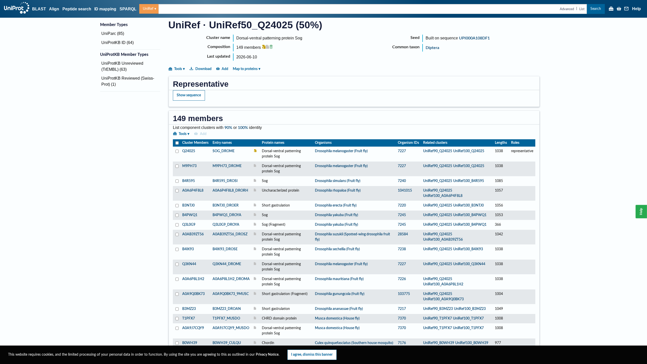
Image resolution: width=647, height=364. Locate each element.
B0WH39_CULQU (227, 343)
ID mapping (105, 9)
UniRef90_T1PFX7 (437, 318)
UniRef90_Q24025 (437, 151)
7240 (402, 181)
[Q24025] (176, 154)
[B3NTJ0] (176, 205)
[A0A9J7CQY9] (176, 331)
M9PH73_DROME (227, 166)
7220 (402, 205)
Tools (178, 69)
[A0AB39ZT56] (176, 237)
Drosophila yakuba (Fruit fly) (336, 215)
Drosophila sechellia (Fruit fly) (337, 249)
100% (243, 128)
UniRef (148, 9)
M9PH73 (189, 166)
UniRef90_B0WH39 (438, 343)
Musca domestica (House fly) (337, 318)
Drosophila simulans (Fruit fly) (337, 181)
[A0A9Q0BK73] (176, 296)
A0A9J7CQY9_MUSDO (231, 328)
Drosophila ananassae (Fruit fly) (339, 309)
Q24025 (188, 151)
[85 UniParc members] (271, 48)
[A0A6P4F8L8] (176, 193)
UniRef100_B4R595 (468, 181)
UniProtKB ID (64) (117, 42)
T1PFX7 (188, 318)
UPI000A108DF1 (474, 38)
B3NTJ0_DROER (226, 205)
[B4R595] (176, 181)
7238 (402, 249)
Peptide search (76, 9)
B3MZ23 (189, 309)
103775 (404, 294)
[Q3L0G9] (176, 225)
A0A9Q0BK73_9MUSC (231, 294)
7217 (402, 309)
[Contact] (626, 9)
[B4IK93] (176, 252)
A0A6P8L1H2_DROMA (231, 279)
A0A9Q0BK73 (193, 294)
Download (203, 69)
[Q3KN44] (176, 267)
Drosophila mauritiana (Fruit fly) (339, 279)
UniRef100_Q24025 (468, 151)
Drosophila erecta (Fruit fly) (336, 205)
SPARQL (128, 9)
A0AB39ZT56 (193, 234)
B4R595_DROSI (225, 181)
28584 (403, 234)
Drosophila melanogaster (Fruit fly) (341, 151)
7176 (402, 343)
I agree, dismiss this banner (312, 354)
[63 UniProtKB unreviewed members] (268, 48)
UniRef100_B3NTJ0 (468, 205)
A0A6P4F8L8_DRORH (230, 190)
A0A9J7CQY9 (193, 328)
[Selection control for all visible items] (176, 143)
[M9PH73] (176, 169)
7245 (402, 215)
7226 (402, 279)
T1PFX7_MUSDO (226, 318)
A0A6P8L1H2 (193, 279)
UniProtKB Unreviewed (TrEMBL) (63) (122, 66)
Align (54, 9)
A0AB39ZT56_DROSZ (230, 234)
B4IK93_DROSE (225, 249)
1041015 (405, 190)
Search (595, 9)
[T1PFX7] (176, 318)
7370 (402, 318)
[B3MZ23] (176, 309)
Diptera (432, 48)
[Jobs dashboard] (611, 9)
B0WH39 (189, 343)
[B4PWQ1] (176, 215)
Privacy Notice (267, 354)
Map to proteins (245, 69)
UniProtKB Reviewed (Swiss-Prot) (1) (127, 81)
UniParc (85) (112, 33)
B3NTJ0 (188, 205)
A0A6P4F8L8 (192, 190)
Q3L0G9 (188, 224)
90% (228, 128)
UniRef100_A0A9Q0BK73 (443, 299)
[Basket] (619, 9)
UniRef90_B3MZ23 (438, 309)
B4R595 (188, 181)
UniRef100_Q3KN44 (469, 264)
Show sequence (189, 95)
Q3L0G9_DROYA (226, 224)
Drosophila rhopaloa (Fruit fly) (338, 190)
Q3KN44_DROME (227, 264)
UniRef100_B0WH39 (471, 343)
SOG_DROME (224, 151)
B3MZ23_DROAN (227, 309)
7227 (402, 151)
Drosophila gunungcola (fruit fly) (339, 294)
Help (636, 9)
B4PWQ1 (189, 215)
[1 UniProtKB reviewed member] (264, 48)
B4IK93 (188, 249)
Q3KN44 (189, 264)
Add (225, 69)
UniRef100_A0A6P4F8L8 (443, 196)
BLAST (39, 9)
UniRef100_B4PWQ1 (470, 215)
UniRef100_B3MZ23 (470, 309)
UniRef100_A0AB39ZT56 (443, 239)
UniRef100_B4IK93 (468, 249)
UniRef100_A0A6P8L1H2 (443, 284)
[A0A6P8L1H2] (176, 282)
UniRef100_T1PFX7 (468, 318)
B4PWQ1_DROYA (227, 215)
